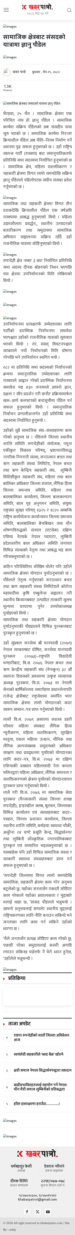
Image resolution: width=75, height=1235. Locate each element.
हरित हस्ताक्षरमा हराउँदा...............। (37, 1104)
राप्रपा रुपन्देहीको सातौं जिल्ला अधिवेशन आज (41, 1037)
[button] (6, 10)
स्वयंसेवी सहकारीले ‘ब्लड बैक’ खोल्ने (38, 1054)
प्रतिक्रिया (16, 978)
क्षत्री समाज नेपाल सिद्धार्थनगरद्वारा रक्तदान (42, 1070)
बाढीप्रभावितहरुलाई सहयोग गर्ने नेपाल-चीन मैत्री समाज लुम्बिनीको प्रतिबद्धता (41, 1087)
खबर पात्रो (19, 72)
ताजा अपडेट (19, 1024)
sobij (12, 1229)
